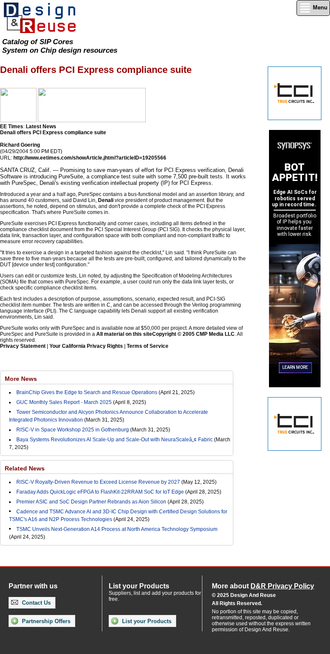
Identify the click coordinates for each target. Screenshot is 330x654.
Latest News (41, 127)
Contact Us (35, 603)
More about (263, 586)
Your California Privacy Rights (86, 346)
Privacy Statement (23, 346)
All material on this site (124, 334)
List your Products (145, 621)
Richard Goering (20, 145)
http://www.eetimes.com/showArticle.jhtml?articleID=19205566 (89, 158)
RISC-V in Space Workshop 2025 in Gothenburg (72, 430)
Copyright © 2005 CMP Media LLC (193, 334)
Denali (105, 200)
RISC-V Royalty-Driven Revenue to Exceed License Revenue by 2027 (98, 482)
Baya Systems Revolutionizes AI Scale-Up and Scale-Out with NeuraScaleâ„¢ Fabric (114, 440)
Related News (25, 468)
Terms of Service (147, 346)
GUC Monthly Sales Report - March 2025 (64, 402)
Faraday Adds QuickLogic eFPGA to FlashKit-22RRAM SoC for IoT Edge (100, 492)
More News (21, 378)
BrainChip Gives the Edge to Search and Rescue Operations (86, 392)
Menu (319, 7)
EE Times (11, 127)
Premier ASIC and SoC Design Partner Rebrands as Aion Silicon (92, 502)
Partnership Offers (45, 621)
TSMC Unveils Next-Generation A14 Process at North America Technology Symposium (116, 529)
